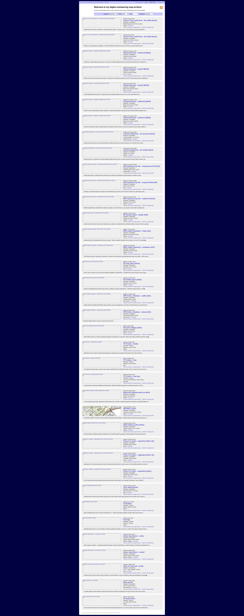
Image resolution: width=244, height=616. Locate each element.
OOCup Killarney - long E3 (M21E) (136, 85)
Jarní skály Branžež (130, 487)
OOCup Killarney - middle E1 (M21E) (137, 118)
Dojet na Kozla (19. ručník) (133, 566)
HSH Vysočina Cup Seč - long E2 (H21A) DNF (140, 182)
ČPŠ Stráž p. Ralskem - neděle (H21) (137, 296)
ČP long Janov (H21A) (131, 263)
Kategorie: (106, 14)
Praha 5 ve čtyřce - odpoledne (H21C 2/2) (138, 441)
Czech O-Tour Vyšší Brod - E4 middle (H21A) (140, 20)
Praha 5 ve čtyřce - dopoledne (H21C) (137, 471)
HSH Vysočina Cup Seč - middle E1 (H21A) (139, 199)
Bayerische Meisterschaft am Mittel (136, 392)
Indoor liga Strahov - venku (133, 536)
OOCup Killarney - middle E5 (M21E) (137, 53)
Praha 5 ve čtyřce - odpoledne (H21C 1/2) (138, 455)
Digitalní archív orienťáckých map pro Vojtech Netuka (91, 2)
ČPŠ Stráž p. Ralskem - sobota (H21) (137, 312)
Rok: (120, 14)
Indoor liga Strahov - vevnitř (134, 552)
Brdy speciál (128, 582)
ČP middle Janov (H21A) (132, 280)
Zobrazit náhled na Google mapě (131, 27)
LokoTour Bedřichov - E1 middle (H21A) (138, 150)
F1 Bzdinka (127, 504)
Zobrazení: (142, 14)
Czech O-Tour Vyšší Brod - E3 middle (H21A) (140, 37)
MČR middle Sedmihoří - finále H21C (137, 231)
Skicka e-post (117, 612)
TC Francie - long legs (131, 376)
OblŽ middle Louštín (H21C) (133, 425)
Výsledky (130, 25)
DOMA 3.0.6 (161, 2)
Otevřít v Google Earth (148, 27)
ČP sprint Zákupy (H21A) (132, 328)
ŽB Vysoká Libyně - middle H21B (135, 215)
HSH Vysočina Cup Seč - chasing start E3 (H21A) (141, 166)
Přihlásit (106, 2)
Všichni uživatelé (139, 2)
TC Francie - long (129, 360)
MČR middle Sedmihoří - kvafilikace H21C (139, 247)
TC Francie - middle (130, 344)
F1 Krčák (126, 520)
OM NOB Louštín (129, 409)
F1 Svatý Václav (129, 598)
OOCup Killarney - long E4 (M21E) (136, 69)
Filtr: (131, 14)
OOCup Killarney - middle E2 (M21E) (137, 101)
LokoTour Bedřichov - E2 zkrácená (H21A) (139, 134)
